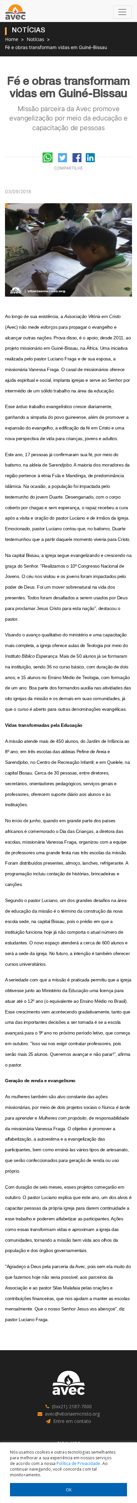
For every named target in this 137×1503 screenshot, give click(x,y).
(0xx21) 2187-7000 (72, 1406)
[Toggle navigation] (122, 12)
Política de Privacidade (78, 1463)
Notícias (35, 39)
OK (68, 1490)
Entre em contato (72, 1421)
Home (11, 39)
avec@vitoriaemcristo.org (72, 1414)
